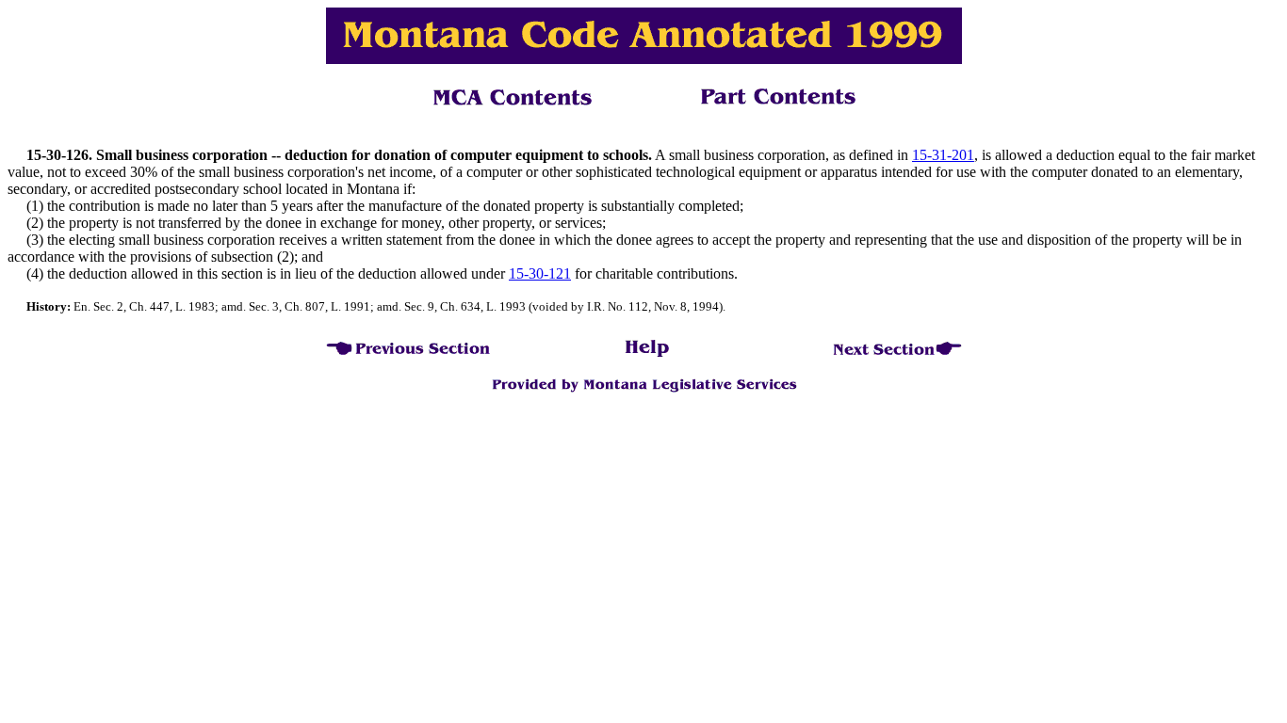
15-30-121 (540, 273)
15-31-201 (943, 155)
